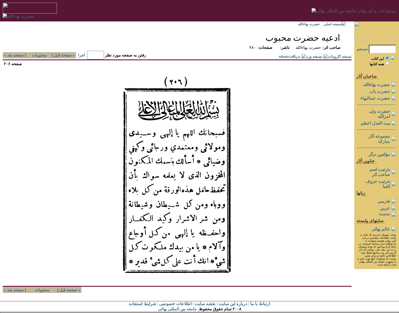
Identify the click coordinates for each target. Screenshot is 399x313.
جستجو (362, 49)
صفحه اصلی (332, 24)
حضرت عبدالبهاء (375, 98)
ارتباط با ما (260, 303)
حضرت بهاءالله (309, 24)
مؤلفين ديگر (379, 154)
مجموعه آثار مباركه (379, 139)
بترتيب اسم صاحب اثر (380, 172)
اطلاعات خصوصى (175, 303)
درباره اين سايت (232, 303)
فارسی (383, 201)
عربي (385, 208)
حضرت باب (379, 91)
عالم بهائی (381, 229)
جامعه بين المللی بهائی (177, 309)
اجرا (81, 55)
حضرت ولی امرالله (379, 114)
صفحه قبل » (65, 55)
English (384, 214)
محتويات (39, 55)
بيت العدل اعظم (375, 123)
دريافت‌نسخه (290, 56)
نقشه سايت (205, 303)
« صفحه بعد (13, 55)
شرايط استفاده (142, 303)
